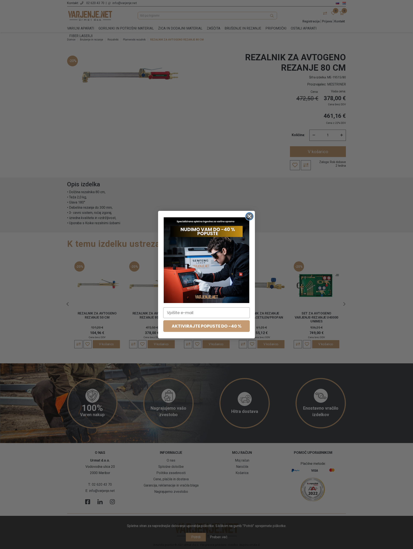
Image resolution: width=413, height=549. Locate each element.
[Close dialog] (249, 216)
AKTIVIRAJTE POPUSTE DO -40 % (207, 326)
